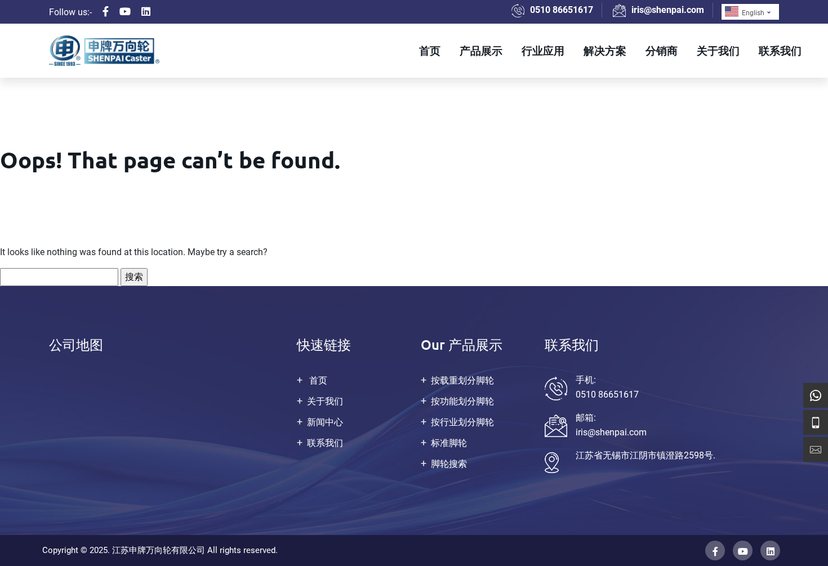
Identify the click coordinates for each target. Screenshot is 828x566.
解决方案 (605, 50)
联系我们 (780, 50)
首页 (429, 50)
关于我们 (718, 50)
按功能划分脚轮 (462, 401)
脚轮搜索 (449, 463)
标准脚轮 (449, 443)
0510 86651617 (561, 10)
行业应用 (543, 50)
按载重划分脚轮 (462, 380)
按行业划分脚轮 (462, 422)
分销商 (662, 50)
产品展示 (481, 50)
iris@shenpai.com (667, 10)
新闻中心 (325, 422)
